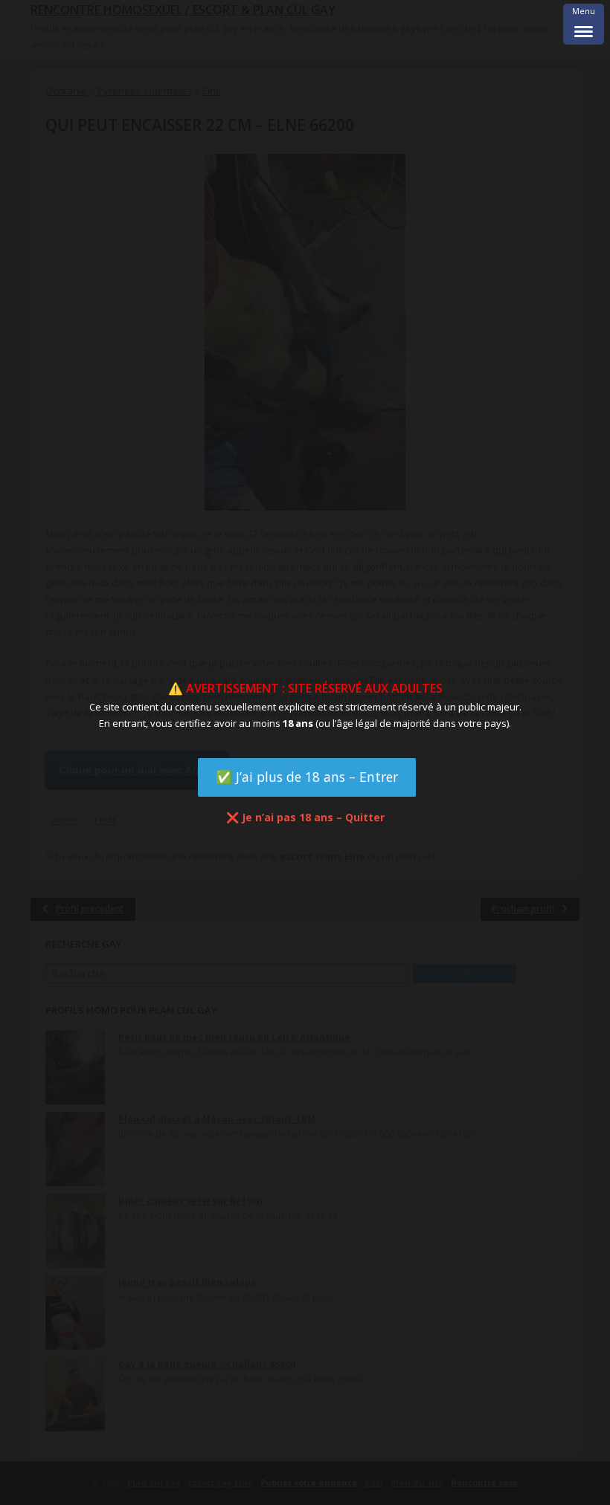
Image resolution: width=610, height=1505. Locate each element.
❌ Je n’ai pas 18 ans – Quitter (305, 817)
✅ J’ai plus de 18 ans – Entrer (307, 777)
